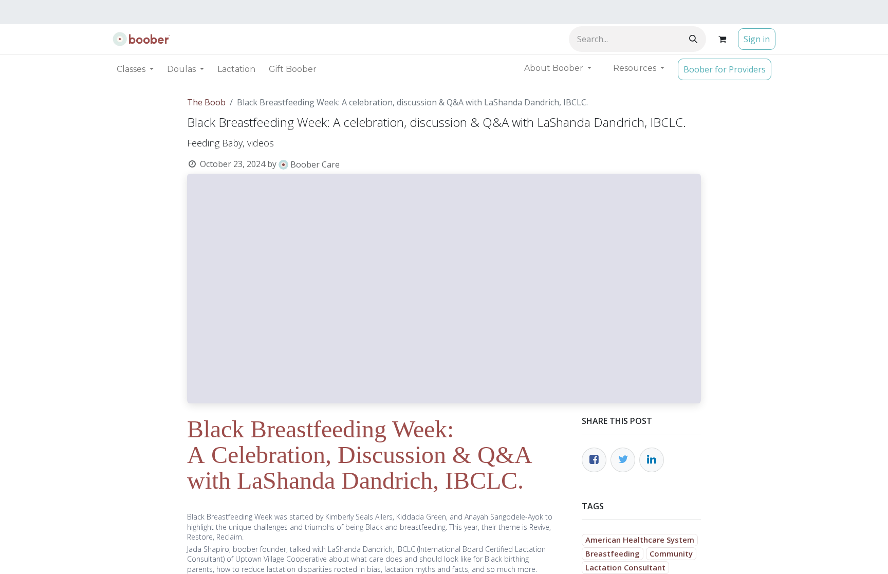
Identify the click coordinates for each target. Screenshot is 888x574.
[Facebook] (594, 460)
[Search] (693, 39)
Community (671, 553)
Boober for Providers (724, 69)
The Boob (206, 102)
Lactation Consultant (625, 567)
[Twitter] (622, 460)
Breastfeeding (612, 553)
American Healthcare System (639, 539)
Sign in (757, 39)
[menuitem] (236, 69)
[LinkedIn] (651, 460)
